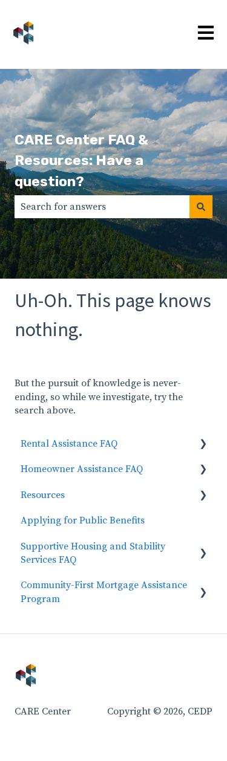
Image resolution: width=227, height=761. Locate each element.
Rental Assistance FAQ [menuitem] (69, 444)
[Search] (200, 206)
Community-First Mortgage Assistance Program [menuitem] (104, 591)
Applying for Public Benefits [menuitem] (83, 520)
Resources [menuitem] (43, 495)
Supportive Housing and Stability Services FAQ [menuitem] (93, 553)
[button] (202, 444)
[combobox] (102, 206)
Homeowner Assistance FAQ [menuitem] (82, 469)
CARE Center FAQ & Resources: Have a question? (81, 160)
